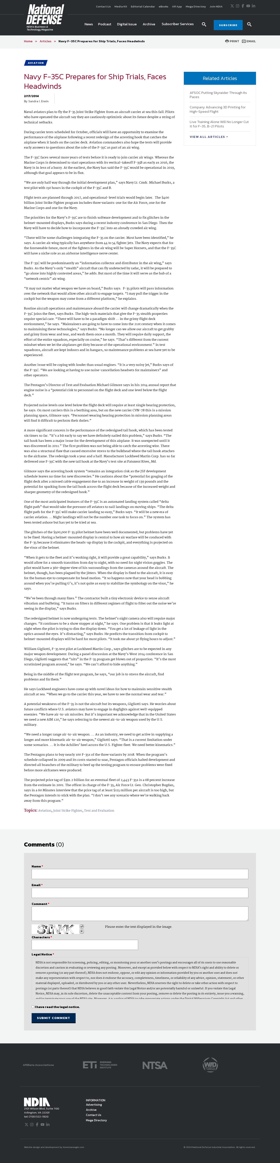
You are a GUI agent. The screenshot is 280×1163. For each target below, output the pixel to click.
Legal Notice (43, 954)
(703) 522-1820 (38, 1116)
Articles (45, 41)
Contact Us (103, 6)
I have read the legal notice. (57, 1006)
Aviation (44, 810)
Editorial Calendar (143, 6)
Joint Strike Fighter (67, 810)
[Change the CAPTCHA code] (82, 926)
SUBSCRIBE (228, 25)
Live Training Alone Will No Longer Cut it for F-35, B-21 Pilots (219, 124)
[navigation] (140, 24)
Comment (40, 903)
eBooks (163, 6)
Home (28, 41)
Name (37, 866)
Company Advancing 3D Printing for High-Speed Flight (218, 109)
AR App (177, 6)
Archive (91, 1109)
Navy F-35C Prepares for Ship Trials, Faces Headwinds (101, 41)
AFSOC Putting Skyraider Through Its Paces (218, 95)
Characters (42, 937)
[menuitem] (88, 24)
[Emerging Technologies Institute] (100, 1064)
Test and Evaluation (99, 810)
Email (251, 41)
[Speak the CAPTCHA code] (82, 932)
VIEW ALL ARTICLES (208, 136)
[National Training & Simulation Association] (155, 1064)
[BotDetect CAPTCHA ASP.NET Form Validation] (55, 929)
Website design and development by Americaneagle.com (54, 1147)
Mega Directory (196, 6)
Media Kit (120, 6)
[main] (140, 546)
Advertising (94, 1104)
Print (234, 41)
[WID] (210, 1064)
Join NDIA (216, 6)
